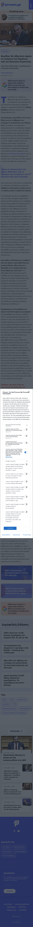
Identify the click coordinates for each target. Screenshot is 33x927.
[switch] (25, 429)
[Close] (29, 392)
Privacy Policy (27, 535)
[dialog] (16, 463)
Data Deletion (6, 535)
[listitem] (16, 425)
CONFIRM (10, 528)
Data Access (16, 535)
